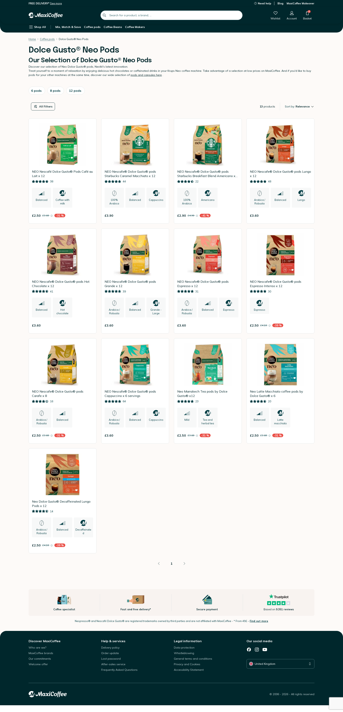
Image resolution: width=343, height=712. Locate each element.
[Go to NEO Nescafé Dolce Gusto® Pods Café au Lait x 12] (62, 171)
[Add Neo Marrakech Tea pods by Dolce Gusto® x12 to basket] (233, 435)
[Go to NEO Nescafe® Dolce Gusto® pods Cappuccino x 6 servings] (135, 390)
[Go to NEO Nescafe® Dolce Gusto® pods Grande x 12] (135, 281)
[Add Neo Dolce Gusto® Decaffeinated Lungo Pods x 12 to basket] (88, 545)
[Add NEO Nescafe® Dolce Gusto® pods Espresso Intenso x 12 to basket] (306, 325)
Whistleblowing (184, 653)
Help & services (113, 641)
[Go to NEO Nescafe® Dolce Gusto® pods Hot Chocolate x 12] (62, 281)
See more (56, 3)
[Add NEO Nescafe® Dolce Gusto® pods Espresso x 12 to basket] (233, 325)
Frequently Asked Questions (119, 670)
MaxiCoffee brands (41, 653)
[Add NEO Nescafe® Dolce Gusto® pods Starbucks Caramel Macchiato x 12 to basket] (161, 215)
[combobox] (171, 15)
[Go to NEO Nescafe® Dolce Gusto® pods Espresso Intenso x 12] (280, 281)
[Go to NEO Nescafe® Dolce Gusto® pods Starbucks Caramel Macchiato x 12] (135, 171)
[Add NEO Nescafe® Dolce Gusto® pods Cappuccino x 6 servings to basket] (161, 435)
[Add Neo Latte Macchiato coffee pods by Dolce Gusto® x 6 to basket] (306, 435)
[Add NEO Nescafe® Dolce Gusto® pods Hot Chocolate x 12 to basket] (88, 325)
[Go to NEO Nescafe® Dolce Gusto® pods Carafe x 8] (62, 390)
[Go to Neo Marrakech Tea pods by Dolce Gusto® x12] (208, 390)
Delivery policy (110, 647)
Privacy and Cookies (187, 664)
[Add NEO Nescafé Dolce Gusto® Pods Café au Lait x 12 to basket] (88, 215)
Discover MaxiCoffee (45, 641)
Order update (110, 653)
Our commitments (40, 658)
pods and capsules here (146, 75)
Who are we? (37, 647)
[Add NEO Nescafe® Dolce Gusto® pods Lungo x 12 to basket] (306, 215)
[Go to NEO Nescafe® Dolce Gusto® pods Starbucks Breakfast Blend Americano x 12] (208, 171)
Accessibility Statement (189, 670)
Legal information (188, 641)
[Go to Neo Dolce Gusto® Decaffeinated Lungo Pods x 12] (62, 500)
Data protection (184, 647)
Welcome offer (38, 664)
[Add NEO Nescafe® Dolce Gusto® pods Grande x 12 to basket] (161, 325)
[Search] (104, 15)
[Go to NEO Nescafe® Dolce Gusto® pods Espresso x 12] (208, 281)
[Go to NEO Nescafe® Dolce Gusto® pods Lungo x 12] (280, 171)
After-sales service (113, 664)
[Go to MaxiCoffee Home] (46, 15)
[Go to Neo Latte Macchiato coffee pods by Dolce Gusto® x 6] (280, 390)
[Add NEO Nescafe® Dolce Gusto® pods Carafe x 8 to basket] (88, 435)
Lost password (111, 658)
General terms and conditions (193, 658)
